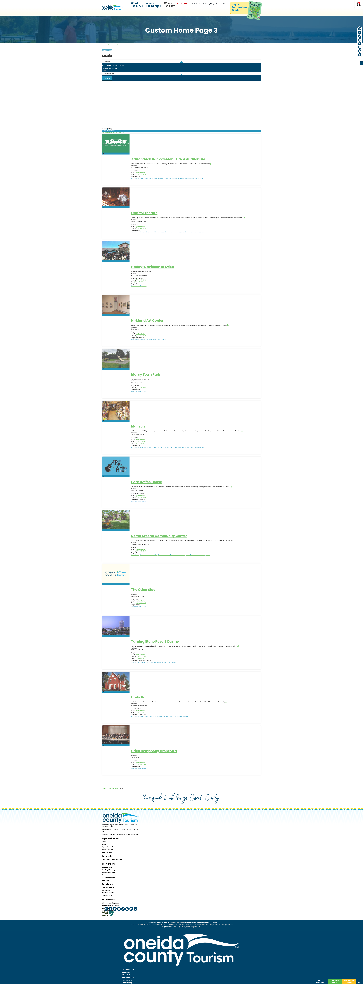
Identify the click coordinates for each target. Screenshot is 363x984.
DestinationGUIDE (349, 981)
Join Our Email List (108, 888)
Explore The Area (110, 838)
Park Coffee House (146, 482)
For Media (107, 856)
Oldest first (114, 133)
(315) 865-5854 (141, 497)
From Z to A (121, 133)
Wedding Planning (108, 878)
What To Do (126, 972)
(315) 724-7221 (107, 834)
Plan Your (127, 980)
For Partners (108, 899)
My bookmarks (107, 50)
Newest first (106, 133)
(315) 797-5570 (141, 280)
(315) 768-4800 (141, 388)
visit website (140, 172)
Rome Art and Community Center (159, 536)
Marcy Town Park (145, 374)
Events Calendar (195, 4)
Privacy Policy (190, 922)
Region (104, 70)
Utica (104, 842)
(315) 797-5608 (139, 443)
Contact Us (106, 890)
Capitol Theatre (144, 213)
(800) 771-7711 (141, 657)
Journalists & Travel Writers (112, 860)
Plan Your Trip (221, 4)
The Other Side (143, 589)
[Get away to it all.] (181, 967)
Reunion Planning (108, 872)
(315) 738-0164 (141, 174)
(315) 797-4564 (139, 282)
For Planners (108, 863)
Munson (138, 426)
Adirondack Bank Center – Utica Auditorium (168, 159)
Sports (104, 875)
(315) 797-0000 (141, 441)
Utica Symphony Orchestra (154, 751)
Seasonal (128, 977)
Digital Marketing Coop (110, 903)
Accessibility (204, 922)
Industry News (107, 895)
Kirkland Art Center (147, 320)
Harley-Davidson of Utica (152, 266)
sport (115, 65)
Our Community (108, 893)
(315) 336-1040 (141, 551)
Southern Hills (107, 852)
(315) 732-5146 (141, 764)
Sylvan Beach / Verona (110, 847)
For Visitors (108, 884)
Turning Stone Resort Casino (155, 641)
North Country (107, 849)
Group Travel (107, 867)
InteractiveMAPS (334, 981)
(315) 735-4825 (141, 603)
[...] (211, 164)
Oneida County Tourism (160, 922)
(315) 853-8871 (141, 336)
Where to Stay (127, 975)
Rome (104, 844)
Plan (320, 981)
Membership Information (111, 906)
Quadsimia (168, 927)
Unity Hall (139, 697)
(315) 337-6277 (141, 228)
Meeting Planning (108, 870)
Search (107, 78)
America (182, 4)
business (121, 65)
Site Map (214, 922)
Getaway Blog (208, 4)
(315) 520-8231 (140, 712)
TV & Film (105, 880)
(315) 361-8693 (139, 659)
